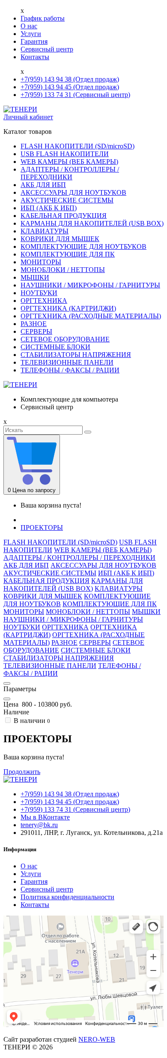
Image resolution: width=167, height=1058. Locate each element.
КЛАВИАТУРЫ (45, 231)
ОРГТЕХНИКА (44, 300)
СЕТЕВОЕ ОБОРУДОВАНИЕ (65, 339)
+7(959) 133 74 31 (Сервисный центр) (75, 94)
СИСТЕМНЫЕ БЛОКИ (55, 347)
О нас (29, 26)
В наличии (31, 720)
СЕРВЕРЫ (36, 331)
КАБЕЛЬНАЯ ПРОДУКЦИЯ (64, 215)
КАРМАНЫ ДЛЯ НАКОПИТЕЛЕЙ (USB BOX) (92, 223)
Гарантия (34, 41)
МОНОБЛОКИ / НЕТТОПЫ (63, 269)
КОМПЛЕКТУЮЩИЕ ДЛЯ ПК (68, 254)
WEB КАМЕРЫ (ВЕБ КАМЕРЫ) (69, 161)
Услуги (31, 33)
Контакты (35, 56)
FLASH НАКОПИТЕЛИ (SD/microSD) (77, 146)
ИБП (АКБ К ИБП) (49, 208)
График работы (43, 18)
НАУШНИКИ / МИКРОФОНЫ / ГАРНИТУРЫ (90, 285)
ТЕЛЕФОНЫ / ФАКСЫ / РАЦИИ (70, 370)
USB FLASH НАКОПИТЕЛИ (65, 153)
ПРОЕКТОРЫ (42, 527)
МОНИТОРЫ (41, 262)
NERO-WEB (96, 1039)
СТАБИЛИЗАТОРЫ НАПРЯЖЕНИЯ (76, 354)
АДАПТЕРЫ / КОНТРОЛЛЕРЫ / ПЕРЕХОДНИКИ (70, 173)
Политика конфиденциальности (67, 897)
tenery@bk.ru (39, 824)
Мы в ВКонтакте (45, 817)
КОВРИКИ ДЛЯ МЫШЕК (60, 238)
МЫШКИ (35, 277)
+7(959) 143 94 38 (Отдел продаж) (70, 79)
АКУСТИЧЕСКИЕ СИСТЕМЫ (67, 200)
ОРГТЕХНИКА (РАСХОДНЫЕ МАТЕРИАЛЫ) (91, 316)
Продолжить (21, 771)
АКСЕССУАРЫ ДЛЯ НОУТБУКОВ (73, 192)
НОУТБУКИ (39, 292)
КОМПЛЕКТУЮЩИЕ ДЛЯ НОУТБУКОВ (83, 246)
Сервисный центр (47, 49)
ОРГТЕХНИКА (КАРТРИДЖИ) (68, 308)
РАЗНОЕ (34, 323)
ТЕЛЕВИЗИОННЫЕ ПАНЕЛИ (67, 362)
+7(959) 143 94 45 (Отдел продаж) (70, 87)
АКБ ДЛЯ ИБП (43, 184)
